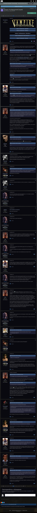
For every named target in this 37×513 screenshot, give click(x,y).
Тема (10, 510)
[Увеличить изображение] (22, 23)
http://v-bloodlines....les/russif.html (15, 209)
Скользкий (5, 406)
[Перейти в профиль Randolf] (5, 330)
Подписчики (31, 8)
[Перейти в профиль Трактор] (5, 458)
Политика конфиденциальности (17, 510)
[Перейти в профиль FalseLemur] (5, 357)
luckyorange (5, 173)
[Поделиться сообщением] (35, 18)
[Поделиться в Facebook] (4, 502)
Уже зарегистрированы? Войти (22, 3)
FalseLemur (5, 361)
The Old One (5, 20)
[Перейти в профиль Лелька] (5, 195)
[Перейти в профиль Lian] (5, 48)
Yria (5, 93)
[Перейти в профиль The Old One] (2, 10)
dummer (5, 143)
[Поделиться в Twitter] (2, 502)
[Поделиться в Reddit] (1, 502)
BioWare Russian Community (10, 3)
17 (35, 8)
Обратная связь (24, 510)
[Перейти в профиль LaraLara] (5, 157)
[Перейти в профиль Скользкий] (5, 403)
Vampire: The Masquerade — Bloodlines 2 (22, 33)
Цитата (13, 41)
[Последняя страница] (25, 15)
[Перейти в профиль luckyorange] (5, 170)
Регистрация (30, 3)
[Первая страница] (1, 15)
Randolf (5, 333)
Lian (5, 51)
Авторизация (3, 8)
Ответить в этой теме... (9, 495)
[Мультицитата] (10, 41)
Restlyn (5, 209)
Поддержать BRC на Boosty (18, 6)
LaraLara (5, 161)
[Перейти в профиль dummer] (5, 139)
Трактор (5, 462)
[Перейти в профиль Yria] (5, 89)
